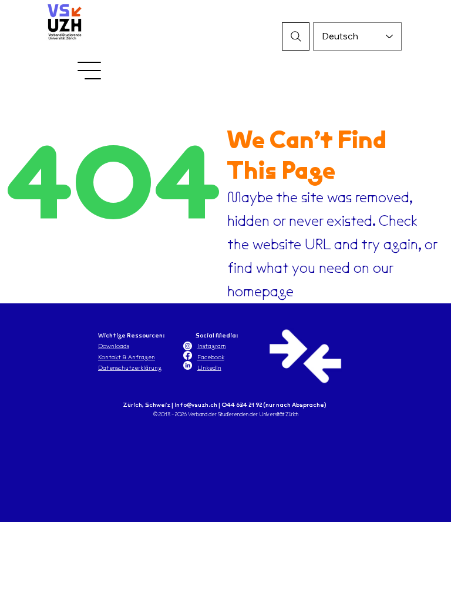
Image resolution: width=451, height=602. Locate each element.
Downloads (113, 346)
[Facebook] (187, 355)
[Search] (296, 36)
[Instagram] (187, 346)
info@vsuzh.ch (195, 404)
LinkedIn (209, 367)
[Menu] (90, 70)
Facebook (210, 357)
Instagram (211, 346)
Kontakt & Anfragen (126, 357)
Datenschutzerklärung (129, 367)
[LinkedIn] (187, 365)
